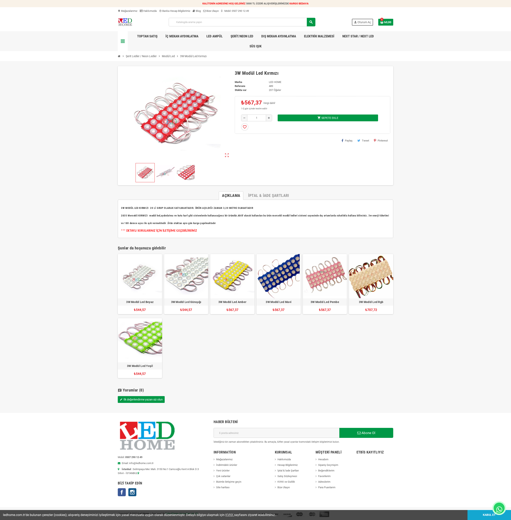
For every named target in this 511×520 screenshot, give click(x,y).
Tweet (365, 140)
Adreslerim (324, 481)
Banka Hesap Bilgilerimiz (174, 10)
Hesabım (323, 459)
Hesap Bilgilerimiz (287, 464)
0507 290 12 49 (240, 10)
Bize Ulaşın (212, 10)
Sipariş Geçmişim (328, 464)
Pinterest (383, 140)
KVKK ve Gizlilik (286, 481)
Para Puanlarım (326, 487)
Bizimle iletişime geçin (228, 481)
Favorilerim (324, 476)
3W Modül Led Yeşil (140, 366)
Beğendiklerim (326, 470)
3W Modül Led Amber (232, 302)
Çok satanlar (223, 476)
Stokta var (241, 90)
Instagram (132, 492)
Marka (238, 82)
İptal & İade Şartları (288, 470)
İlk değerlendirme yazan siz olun (141, 399)
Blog (198, 10)
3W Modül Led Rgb (371, 302)
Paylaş (349, 140)
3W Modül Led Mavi (278, 302)
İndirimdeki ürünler (226, 464)
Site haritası (223, 487)
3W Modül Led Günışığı (186, 302)
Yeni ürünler (223, 470)
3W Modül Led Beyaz (139, 302)
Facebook (122, 492)
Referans (240, 86)
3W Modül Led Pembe (325, 302)
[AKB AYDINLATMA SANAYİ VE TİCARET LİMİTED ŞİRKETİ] (125, 21)
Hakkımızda (150, 10)
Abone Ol (368, 433)
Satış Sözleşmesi (287, 476)
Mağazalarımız (127, 10)
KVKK (229, 515)
